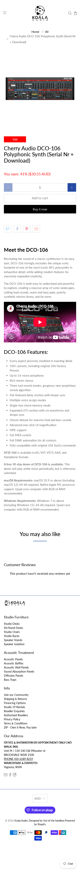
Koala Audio (21, 820)
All (47, 31)
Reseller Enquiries (14, 711)
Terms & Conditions (15, 723)
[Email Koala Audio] (5, 775)
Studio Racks (11, 636)
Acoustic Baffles (13, 663)
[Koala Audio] (40, 13)
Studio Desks (12, 623)
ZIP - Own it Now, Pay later (20, 727)
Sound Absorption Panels (19, 671)
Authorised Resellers (16, 715)
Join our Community (16, 694)
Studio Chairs (12, 632)
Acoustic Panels (13, 659)
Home (35, 31)
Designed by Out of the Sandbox (46, 820)
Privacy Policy (12, 719)
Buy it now (40, 209)
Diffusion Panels (13, 675)
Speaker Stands (13, 640)
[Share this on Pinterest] (26, 228)
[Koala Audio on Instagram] (14, 775)
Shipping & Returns (15, 699)
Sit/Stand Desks (13, 627)
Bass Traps (10, 679)
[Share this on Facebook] (17, 228)
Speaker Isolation (14, 644)
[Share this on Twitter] (7, 228)
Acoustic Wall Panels (16, 667)
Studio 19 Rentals (14, 707)
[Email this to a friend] (36, 228)
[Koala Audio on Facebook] (10, 775)
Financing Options (15, 703)
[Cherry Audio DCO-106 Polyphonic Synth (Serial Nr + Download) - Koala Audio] (40, 89)
